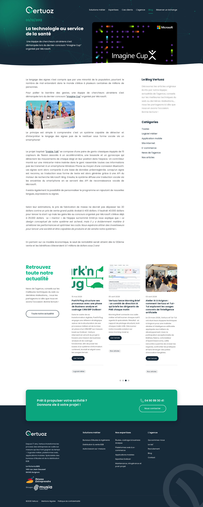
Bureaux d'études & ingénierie (96, 440)
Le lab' (151, 444)
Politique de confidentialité (69, 501)
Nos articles (148, 157)
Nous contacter (152, 408)
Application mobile (152, 138)
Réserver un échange (166, 9)
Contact (151, 457)
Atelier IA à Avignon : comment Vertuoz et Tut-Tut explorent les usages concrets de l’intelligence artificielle (123, 306)
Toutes (145, 129)
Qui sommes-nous (156, 440)
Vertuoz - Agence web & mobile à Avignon (39, 10)
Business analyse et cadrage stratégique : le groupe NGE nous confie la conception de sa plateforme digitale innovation (161, 308)
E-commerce (149, 148)
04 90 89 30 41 (154, 400)
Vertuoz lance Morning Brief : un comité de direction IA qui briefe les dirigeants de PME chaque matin (87, 305)
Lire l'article (78, 338)
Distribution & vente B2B (93, 444)
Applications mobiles (124, 455)
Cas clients (127, 9)
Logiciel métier (149, 133)
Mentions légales (48, 501)
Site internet (148, 143)
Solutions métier (97, 9)
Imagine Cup (73, 96)
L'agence (140, 9)
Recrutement (154, 449)
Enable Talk (52, 151)
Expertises (113, 9)
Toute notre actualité (42, 313)
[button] (120, 380)
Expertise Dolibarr (123, 459)
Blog (150, 9)
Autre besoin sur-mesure (94, 449)
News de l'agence (151, 152)
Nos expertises (123, 432)
